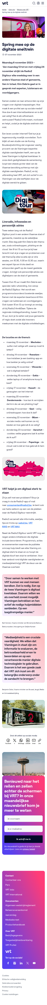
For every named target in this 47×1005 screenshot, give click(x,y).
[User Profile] (38, 3)
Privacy (5, 990)
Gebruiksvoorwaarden (11, 983)
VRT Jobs (9, 889)
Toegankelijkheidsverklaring (18, 940)
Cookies (5, 975)
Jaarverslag (10, 915)
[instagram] (14, 963)
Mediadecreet (12, 919)
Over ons (12, 10)
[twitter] (27, 963)
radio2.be (22, 523)
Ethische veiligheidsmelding (14, 979)
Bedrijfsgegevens (13, 935)
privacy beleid (29, 849)
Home (4, 10)
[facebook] (8, 963)
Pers (7, 884)
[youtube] (34, 963)
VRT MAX (15, 526)
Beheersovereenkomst (16, 910)
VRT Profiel (10, 945)
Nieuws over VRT (23, 10)
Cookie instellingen (10, 994)
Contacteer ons (13, 880)
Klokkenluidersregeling (12, 987)
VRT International (13, 894)
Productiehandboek (15, 924)
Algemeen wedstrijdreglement (20, 905)
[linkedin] (21, 963)
